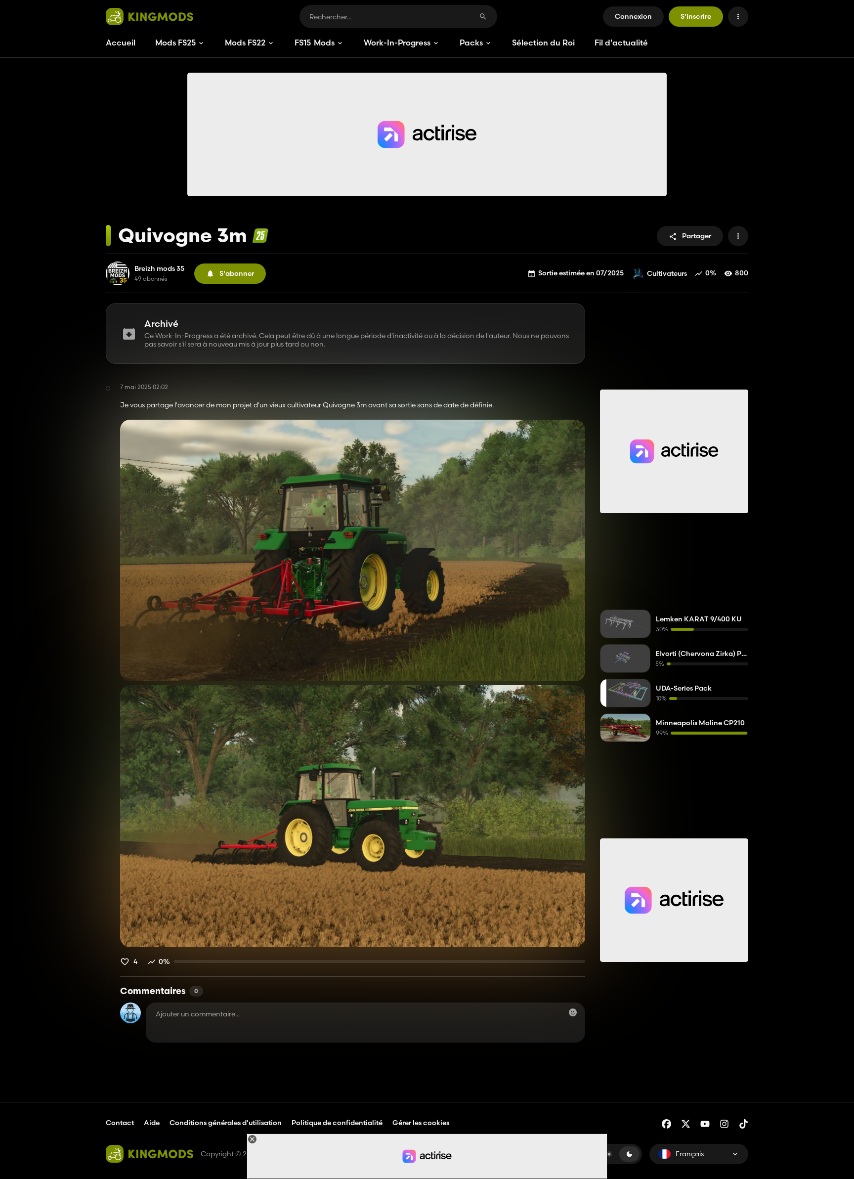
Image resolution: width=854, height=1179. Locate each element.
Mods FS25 (175, 42)
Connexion (633, 16)
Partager (696, 235)
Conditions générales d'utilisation (226, 1122)
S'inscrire (696, 16)
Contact (120, 1122)
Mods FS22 (245, 42)
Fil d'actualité (621, 42)
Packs (471, 42)
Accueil (120, 42)
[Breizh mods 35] (117, 273)
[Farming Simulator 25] (260, 235)
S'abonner (236, 273)
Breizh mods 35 (159, 268)
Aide (152, 1122)
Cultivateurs (667, 273)
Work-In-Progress (397, 42)
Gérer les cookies (420, 1123)
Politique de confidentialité (337, 1122)
